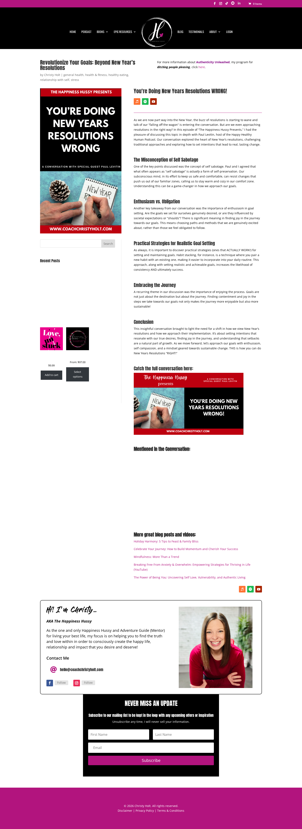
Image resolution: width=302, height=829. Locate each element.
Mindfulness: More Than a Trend (156, 557)
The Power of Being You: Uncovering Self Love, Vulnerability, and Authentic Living (190, 577)
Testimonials (196, 32)
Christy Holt (52, 75)
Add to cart (51, 375)
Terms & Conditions (170, 811)
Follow (61, 682)
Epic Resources (123, 32)
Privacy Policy (145, 811)
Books (100, 32)
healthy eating (118, 75)
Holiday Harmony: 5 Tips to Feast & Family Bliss (166, 541)
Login (229, 32)
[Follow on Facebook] (49, 683)
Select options (77, 374)
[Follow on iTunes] (137, 101)
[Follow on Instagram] (76, 683)
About (213, 32)
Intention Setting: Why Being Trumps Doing (70, 278)
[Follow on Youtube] (153, 101)
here (201, 67)
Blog (180, 32)
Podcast (86, 32)
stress (75, 80)
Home (73, 32)
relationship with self (54, 80)
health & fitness (96, 75)
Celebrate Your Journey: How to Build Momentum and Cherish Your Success (186, 549)
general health (73, 75)
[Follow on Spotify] (145, 101)
